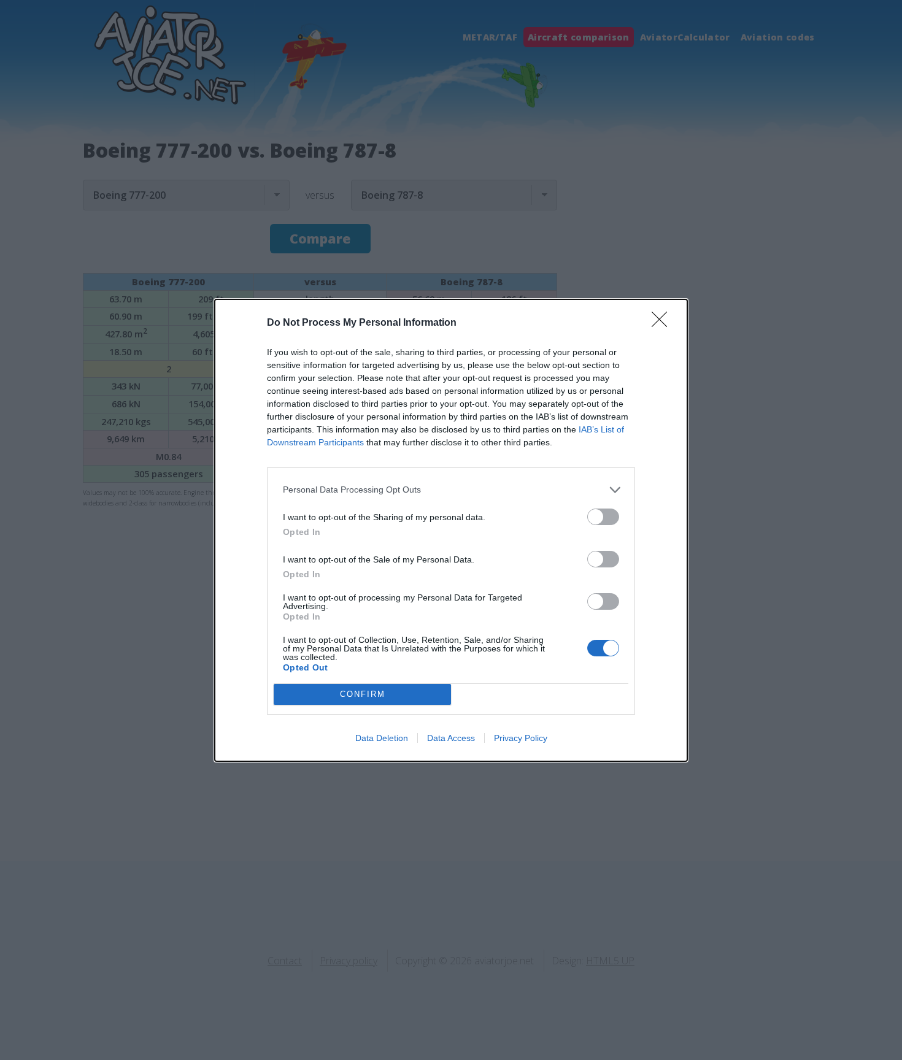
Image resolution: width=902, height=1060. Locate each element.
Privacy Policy (520, 738)
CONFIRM (362, 694)
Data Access (451, 738)
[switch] (603, 517)
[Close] (663, 323)
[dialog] (451, 530)
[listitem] (451, 489)
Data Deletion (381, 738)
